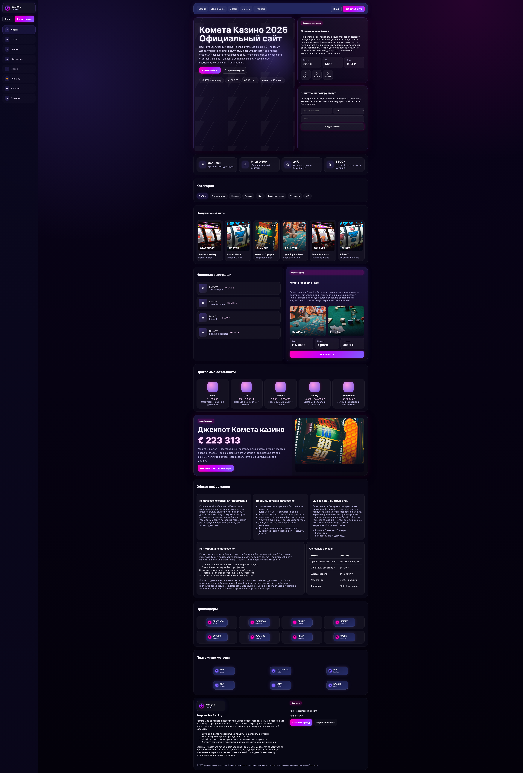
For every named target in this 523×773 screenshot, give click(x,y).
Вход (8, 19)
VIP (307, 196)
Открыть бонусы (234, 70)
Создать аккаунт (332, 127)
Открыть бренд (301, 722)
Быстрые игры (276, 196)
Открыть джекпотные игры (215, 468)
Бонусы (246, 8)
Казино (202, 8)
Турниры (260, 8)
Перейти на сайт (325, 722)
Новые (235, 196)
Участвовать (327, 354)
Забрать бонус (354, 8)
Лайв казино (218, 8)
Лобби (202, 196)
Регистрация (24, 19)
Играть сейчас (210, 70)
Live (260, 196)
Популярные (218, 196)
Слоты (233, 8)
